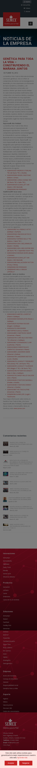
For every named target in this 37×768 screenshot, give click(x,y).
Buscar (27, 11)
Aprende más (22, 757)
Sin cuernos (7, 651)
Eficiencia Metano (9, 577)
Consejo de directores (10, 679)
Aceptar (11, 763)
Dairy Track (7, 567)
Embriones (6, 597)
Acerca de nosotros (9, 676)
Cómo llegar (6, 745)
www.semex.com (19, 408)
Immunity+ (6, 558)
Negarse (25, 763)
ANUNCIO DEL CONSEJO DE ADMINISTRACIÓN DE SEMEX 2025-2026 (21, 443)
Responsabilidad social (10, 685)
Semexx (5, 632)
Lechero (6, 590)
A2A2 (5, 654)
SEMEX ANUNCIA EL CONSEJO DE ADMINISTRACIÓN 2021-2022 (19, 516)
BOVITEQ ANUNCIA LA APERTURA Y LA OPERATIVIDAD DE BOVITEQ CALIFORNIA (21, 507)
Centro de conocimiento (11, 711)
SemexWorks (7, 561)
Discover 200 (7, 708)
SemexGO (6, 587)
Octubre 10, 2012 (10, 73)
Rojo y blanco (7, 648)
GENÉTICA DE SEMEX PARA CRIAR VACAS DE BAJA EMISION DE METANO (21, 473)
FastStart (6, 622)
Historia (5, 682)
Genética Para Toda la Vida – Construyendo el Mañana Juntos (18, 63)
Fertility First (7, 625)
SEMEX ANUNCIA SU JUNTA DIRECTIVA (20, 482)
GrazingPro (6, 660)
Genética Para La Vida (10, 688)
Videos (27, 8)
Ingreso (27, 1)
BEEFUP (6, 635)
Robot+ (5, 619)
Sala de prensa (8, 705)
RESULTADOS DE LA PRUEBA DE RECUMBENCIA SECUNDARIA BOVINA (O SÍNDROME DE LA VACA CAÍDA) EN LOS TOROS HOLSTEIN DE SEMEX (18, 463)
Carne (5, 593)
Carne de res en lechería (11, 600)
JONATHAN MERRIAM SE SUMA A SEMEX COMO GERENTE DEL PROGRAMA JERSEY (19, 498)
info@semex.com (13, 743)
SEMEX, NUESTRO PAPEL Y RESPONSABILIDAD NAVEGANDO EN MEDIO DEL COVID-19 (16, 526)
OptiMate (6, 564)
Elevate (5, 570)
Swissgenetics (7, 663)
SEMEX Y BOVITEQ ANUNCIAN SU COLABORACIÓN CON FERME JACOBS (20, 489)
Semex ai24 (7, 574)
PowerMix (6, 638)
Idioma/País (26, 5)
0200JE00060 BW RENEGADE (17, 189)
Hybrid (5, 657)
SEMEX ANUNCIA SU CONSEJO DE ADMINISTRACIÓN (19, 452)
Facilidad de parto (9, 641)
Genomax (6, 628)
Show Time (7, 644)
